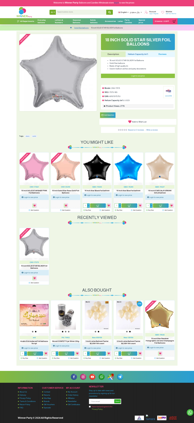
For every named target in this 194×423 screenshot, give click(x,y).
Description (113, 54)
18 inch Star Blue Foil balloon (128, 191)
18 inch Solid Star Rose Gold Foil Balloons (65, 192)
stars (27, 136)
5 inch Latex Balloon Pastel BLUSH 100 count (97, 342)
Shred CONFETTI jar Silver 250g (65, 341)
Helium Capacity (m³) (138, 54)
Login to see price (138, 76)
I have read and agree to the (102, 408)
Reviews (162, 54)
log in (116, 3)
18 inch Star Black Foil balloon (97, 191)
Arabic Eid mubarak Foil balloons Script (34, 342)
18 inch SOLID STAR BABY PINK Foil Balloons (34, 192)
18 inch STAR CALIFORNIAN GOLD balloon (159, 192)
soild (34, 136)
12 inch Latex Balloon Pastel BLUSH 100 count (128, 342)
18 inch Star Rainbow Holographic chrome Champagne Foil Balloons (160, 340)
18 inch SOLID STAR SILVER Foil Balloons (34, 267)
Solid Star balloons (81, 28)
